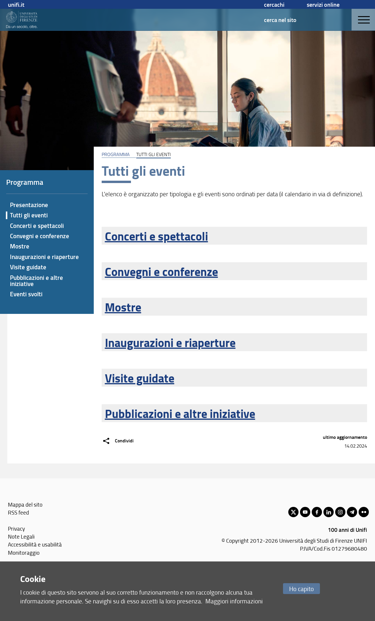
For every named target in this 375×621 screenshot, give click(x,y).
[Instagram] (340, 512)
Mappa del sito (25, 504)
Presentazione (29, 204)
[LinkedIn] (328, 512)
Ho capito (301, 588)
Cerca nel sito (280, 20)
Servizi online (323, 4)
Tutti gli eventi (29, 215)
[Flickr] (364, 512)
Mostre (123, 306)
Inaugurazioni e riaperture (170, 342)
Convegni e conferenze (161, 271)
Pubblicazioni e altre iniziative (180, 413)
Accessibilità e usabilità (35, 544)
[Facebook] (317, 512)
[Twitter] (293, 512)
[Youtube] (305, 512)
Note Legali (21, 536)
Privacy (16, 528)
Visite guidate (139, 377)
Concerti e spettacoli (156, 235)
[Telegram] (352, 512)
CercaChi (274, 4)
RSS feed (18, 512)
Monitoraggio (24, 552)
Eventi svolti (26, 294)
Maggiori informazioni (234, 601)
